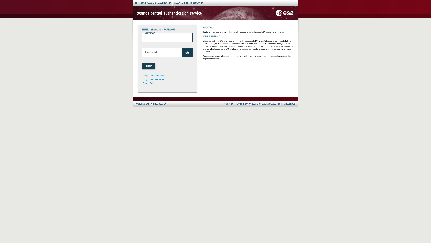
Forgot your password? (153, 76)
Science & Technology (187, 3)
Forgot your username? (153, 79)
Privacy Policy (149, 83)
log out (230, 56)
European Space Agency (154, 3)
